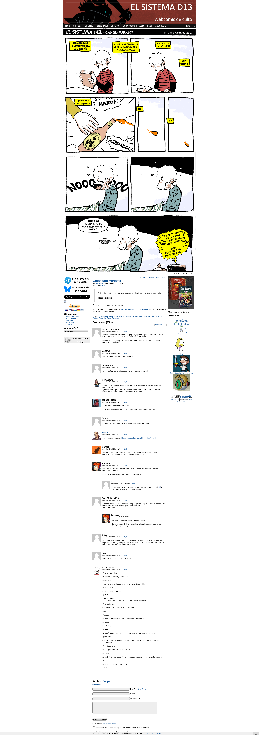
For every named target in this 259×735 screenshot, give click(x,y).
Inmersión (69, 320)
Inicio (68, 26)
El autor (115, 26)
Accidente (105, 316)
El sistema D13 (129, 12)
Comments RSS (160, 325)
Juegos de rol (157, 316)
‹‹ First (142, 277)
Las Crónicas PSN (181, 328)
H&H (149, 316)
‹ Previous (150, 277)
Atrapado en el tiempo (117, 316)
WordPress (184, 398)
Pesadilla (102, 318)
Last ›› (164, 277)
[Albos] (106, 489)
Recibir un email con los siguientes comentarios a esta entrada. (123, 727)
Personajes (102, 26)
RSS (188, 26)
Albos (114, 482)
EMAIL (133, 694)
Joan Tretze (99, 284)
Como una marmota (107, 281)
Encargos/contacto (134, 26)
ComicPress (174, 400)
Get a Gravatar (142, 689)
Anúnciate (160, 26)
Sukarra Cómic (181, 320)
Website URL (136, 698)
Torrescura (115, 318)
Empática (68, 324)
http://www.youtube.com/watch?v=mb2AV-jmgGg (139, 438)
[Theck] (96, 439)
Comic (102, 286)
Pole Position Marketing (109, 723)
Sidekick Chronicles (181, 324)
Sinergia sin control (181, 333)
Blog (150, 26)
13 (100, 316)
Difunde (89, 26)
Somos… (77, 26)
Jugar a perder (70, 318)
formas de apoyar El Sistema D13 (135, 309)
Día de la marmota (140, 316)
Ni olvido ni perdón (72, 317)
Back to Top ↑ (181, 402)
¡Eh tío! (181, 354)
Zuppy (106, 681)
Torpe (109, 318)
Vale (159, 733)
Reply (125, 331)
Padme (95, 318)
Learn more (149, 733)
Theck (105, 432)
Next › (158, 277)
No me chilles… (71, 322)
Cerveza (129, 316)
